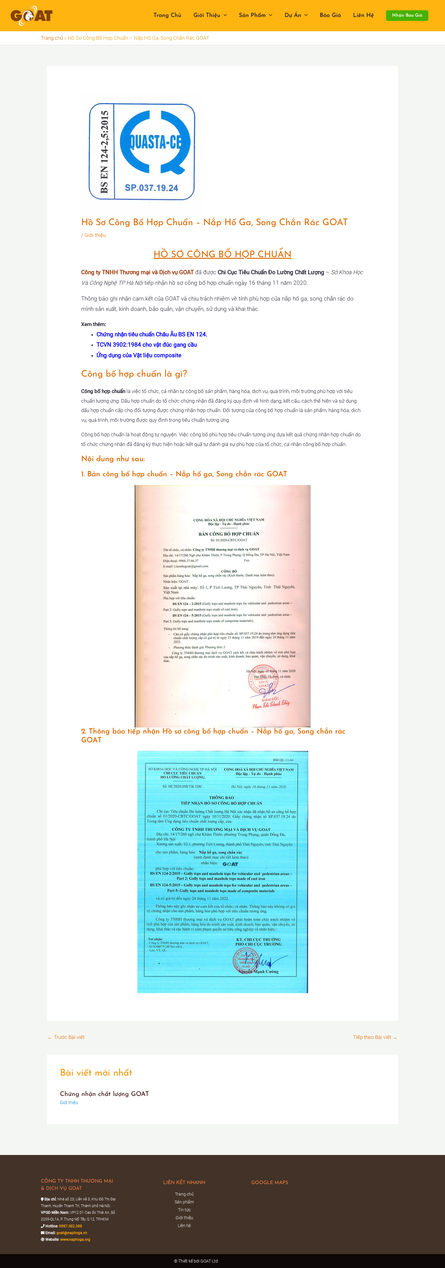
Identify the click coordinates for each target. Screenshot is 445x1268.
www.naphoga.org (75, 1239)
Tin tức (184, 1209)
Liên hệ (363, 15)
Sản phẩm (252, 15)
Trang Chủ (167, 15)
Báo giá (330, 15)
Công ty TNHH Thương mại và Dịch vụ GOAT (137, 272)
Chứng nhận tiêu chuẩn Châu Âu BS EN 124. (152, 334)
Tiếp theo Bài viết (375, 1037)
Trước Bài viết (66, 1037)
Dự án (293, 15)
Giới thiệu (206, 15)
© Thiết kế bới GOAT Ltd (196, 1261)
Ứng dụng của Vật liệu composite (139, 355)
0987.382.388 (70, 1226)
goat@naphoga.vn (72, 1233)
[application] (223, 15)
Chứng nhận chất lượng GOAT (104, 1094)
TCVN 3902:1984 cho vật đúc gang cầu (147, 344)
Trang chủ (52, 38)
